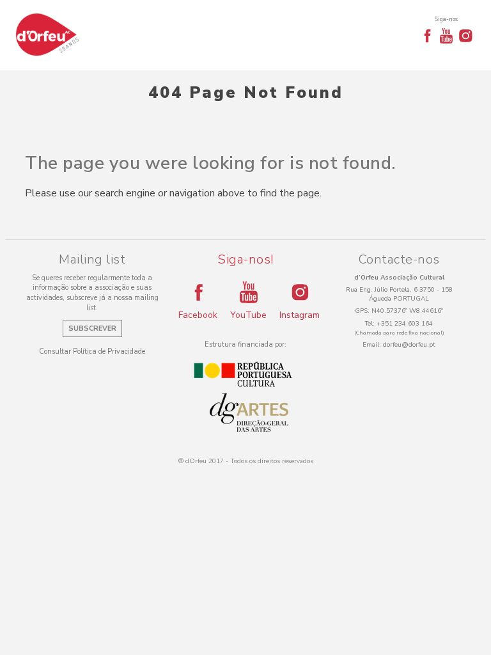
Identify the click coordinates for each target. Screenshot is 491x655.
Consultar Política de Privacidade (92, 351)
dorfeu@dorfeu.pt (409, 344)
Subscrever (92, 328)
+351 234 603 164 (405, 323)
